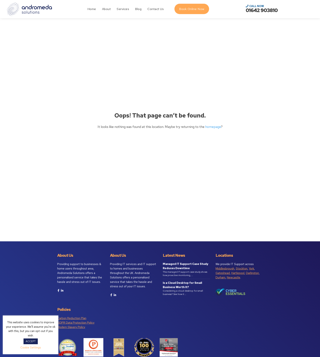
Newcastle (233, 277)
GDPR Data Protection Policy (75, 323)
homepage (213, 127)
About (106, 9)
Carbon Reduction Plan (71, 318)
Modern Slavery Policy (71, 327)
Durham (220, 277)
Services (123, 9)
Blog (138, 9)
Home (91, 9)
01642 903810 (262, 10)
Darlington (252, 273)
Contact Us (155, 9)
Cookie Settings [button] (30, 347)
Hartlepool (237, 273)
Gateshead (223, 273)
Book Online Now (191, 9)
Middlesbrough (225, 268)
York (251, 268)
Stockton (241, 268)
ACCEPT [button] (31, 341)
